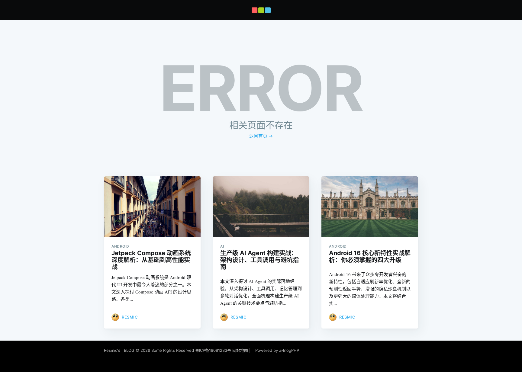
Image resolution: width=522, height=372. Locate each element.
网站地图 (240, 350)
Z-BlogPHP (289, 350)
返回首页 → (261, 136)
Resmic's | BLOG (120, 350)
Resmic (130, 317)
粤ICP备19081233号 (213, 350)
